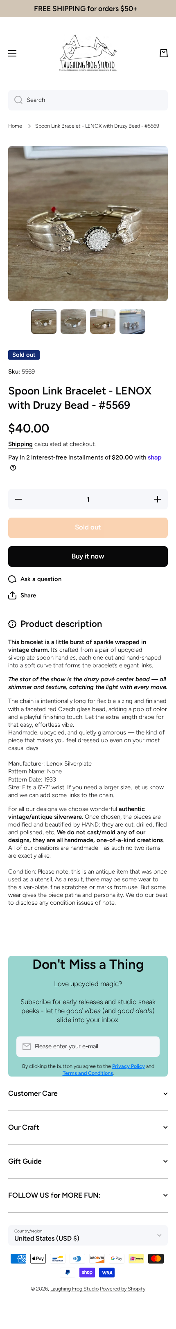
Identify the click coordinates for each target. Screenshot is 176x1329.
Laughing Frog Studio (74, 1289)
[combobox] (88, 100)
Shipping (20, 444)
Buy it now (88, 556)
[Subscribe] (149, 1046)
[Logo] (88, 53)
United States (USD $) (46, 1238)
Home (15, 126)
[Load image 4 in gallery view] (132, 321)
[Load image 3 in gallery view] (102, 321)
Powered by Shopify (122, 1289)
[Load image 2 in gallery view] (73, 321)
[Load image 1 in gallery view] (43, 321)
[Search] (15, 100)
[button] (164, 53)
